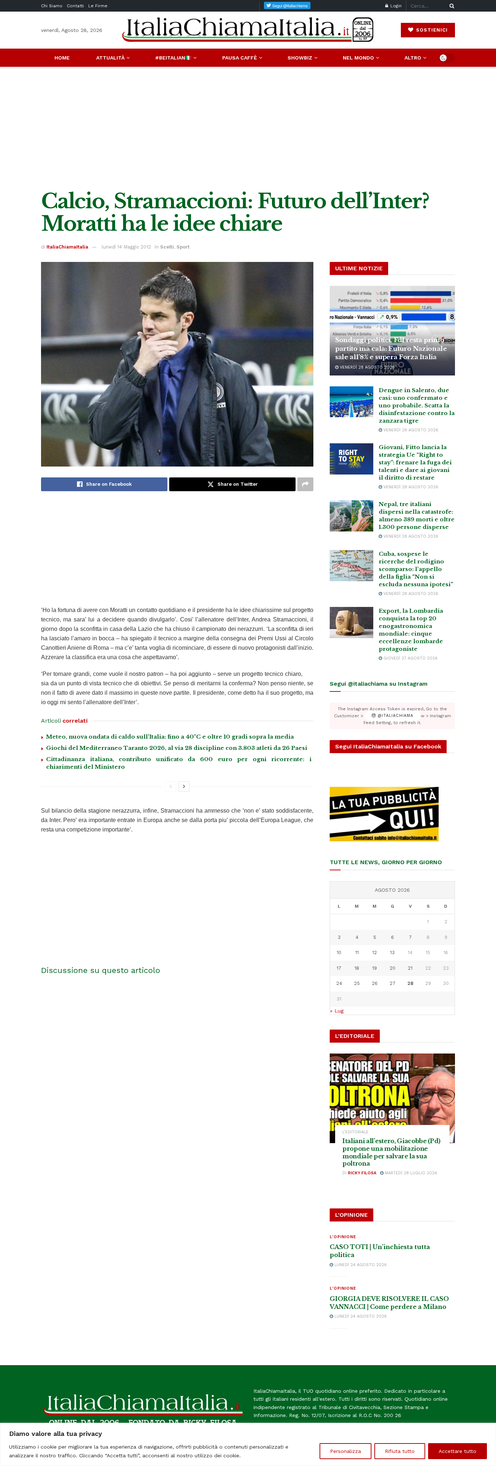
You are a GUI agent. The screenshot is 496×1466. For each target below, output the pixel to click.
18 (356, 968)
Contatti (75, 5)
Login (395, 5)
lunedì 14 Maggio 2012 (126, 247)
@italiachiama (394, 716)
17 (339, 968)
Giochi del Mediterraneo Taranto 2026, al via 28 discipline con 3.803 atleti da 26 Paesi (176, 747)
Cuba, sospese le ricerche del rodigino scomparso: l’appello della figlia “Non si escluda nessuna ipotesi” (416, 569)
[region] (248, 1444)
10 (339, 952)
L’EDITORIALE (355, 1132)
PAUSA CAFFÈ (239, 58)
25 (357, 983)
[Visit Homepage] (248, 30)
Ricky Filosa (362, 1173)
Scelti (167, 247)
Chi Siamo (51, 5)
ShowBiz (300, 58)
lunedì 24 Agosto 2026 (360, 1264)
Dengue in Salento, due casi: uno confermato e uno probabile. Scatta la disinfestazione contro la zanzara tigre (417, 405)
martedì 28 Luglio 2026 (410, 1173)
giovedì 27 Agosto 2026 (410, 658)
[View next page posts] (184, 786)
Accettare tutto (457, 1451)
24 (339, 983)
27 (392, 983)
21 (410, 968)
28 (410, 983)
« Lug (336, 1011)
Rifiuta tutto (400, 1451)
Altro (412, 58)
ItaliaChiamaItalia (67, 247)
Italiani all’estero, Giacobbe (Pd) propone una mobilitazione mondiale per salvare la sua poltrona (391, 1152)
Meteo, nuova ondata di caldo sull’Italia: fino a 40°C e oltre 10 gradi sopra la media (170, 736)
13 (392, 952)
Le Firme (97, 5)
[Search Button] (450, 6)
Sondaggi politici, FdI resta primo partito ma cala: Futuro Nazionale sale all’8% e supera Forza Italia (391, 348)
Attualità (110, 58)
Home (62, 58)
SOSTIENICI (431, 30)
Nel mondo (358, 58)
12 (374, 952)
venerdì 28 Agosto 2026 (366, 367)
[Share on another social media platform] (305, 484)
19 (374, 968)
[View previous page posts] (170, 786)
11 (357, 952)
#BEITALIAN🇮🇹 (173, 58)
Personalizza (345, 1451)
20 (392, 968)
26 (375, 983)
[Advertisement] (248, 128)
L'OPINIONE (343, 1237)
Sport (183, 247)
